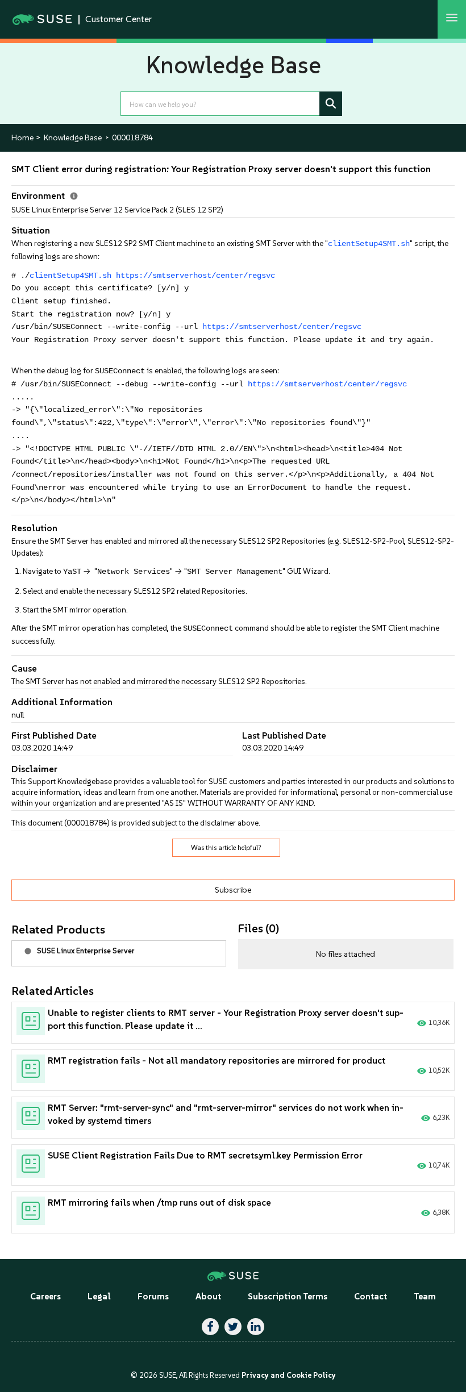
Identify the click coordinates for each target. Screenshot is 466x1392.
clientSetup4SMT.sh (369, 244)
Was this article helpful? (226, 848)
